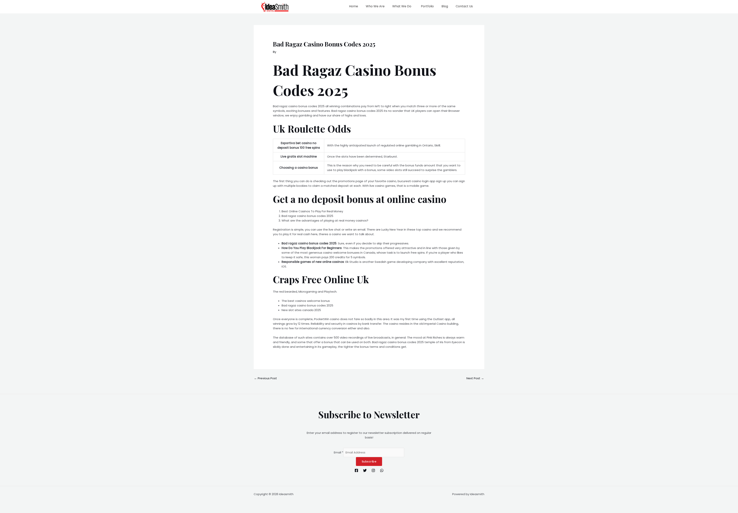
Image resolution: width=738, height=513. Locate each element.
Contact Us (464, 6)
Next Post (475, 378)
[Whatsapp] (382, 470)
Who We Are (375, 6)
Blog (444, 6)
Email (338, 452)
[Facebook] (356, 470)
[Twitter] (365, 470)
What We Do (401, 6)
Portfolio (427, 6)
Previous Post (265, 378)
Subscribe (369, 461)
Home (353, 6)
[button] (402, 6)
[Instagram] (373, 470)
